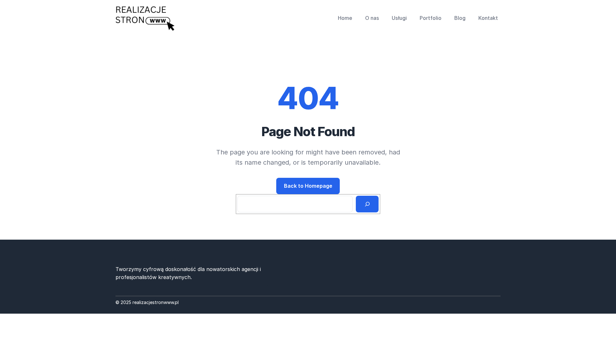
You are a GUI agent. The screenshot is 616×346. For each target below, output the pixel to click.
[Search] (367, 204)
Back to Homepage (308, 186)
